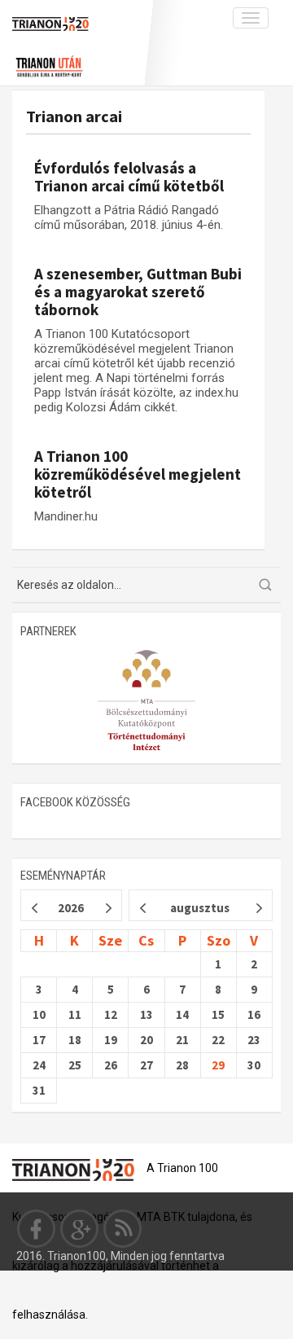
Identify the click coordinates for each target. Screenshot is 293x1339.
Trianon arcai (74, 116)
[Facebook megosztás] (36, 1228)
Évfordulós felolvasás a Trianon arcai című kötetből (129, 176)
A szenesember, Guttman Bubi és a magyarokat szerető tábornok (138, 291)
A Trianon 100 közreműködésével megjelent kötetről (137, 474)
